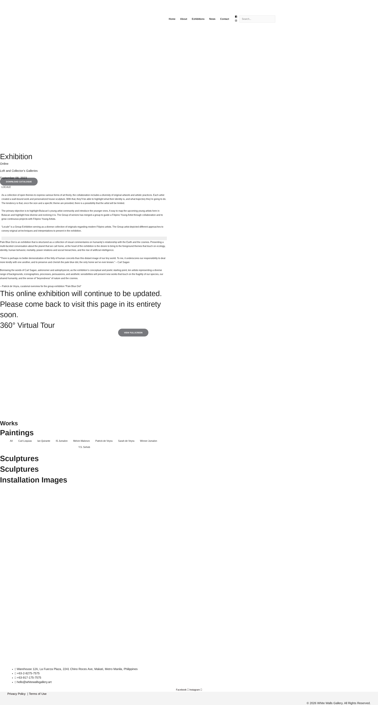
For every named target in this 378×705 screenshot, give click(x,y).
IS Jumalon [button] (62, 441)
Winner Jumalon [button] (148, 441)
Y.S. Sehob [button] (84, 447)
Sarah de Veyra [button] (126, 441)
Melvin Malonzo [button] (81, 441)
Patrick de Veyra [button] (104, 441)
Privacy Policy (16, 693)
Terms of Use (38, 693)
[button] (19, 182)
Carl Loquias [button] (25, 441)
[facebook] (236, 17)
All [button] (11, 441)
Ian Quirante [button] (43, 441)
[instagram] (236, 21)
